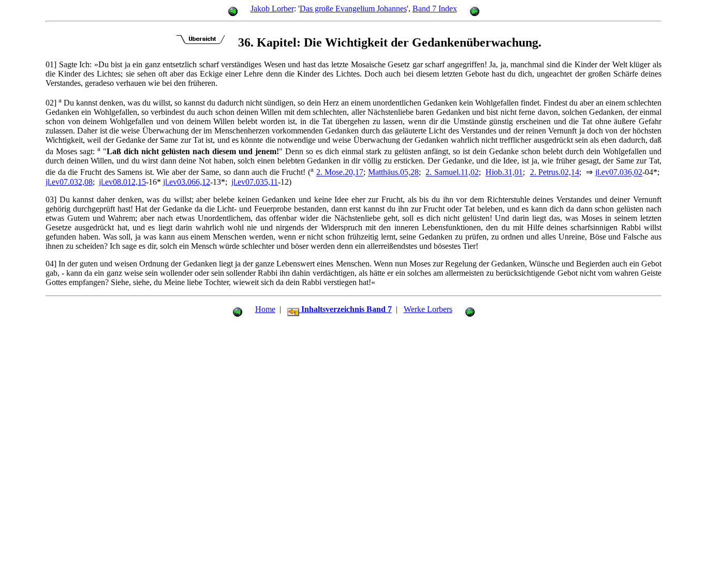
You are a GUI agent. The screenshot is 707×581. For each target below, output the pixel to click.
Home (265, 309)
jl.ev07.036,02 (618, 172)
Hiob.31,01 (504, 172)
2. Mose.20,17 (340, 172)
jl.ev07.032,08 (69, 181)
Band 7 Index (435, 8)
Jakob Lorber (272, 8)
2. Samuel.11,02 (452, 172)
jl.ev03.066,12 (186, 181)
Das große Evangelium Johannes (353, 8)
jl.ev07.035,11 (254, 181)
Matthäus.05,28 (393, 172)
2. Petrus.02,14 (555, 172)
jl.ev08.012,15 (122, 181)
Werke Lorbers (428, 309)
